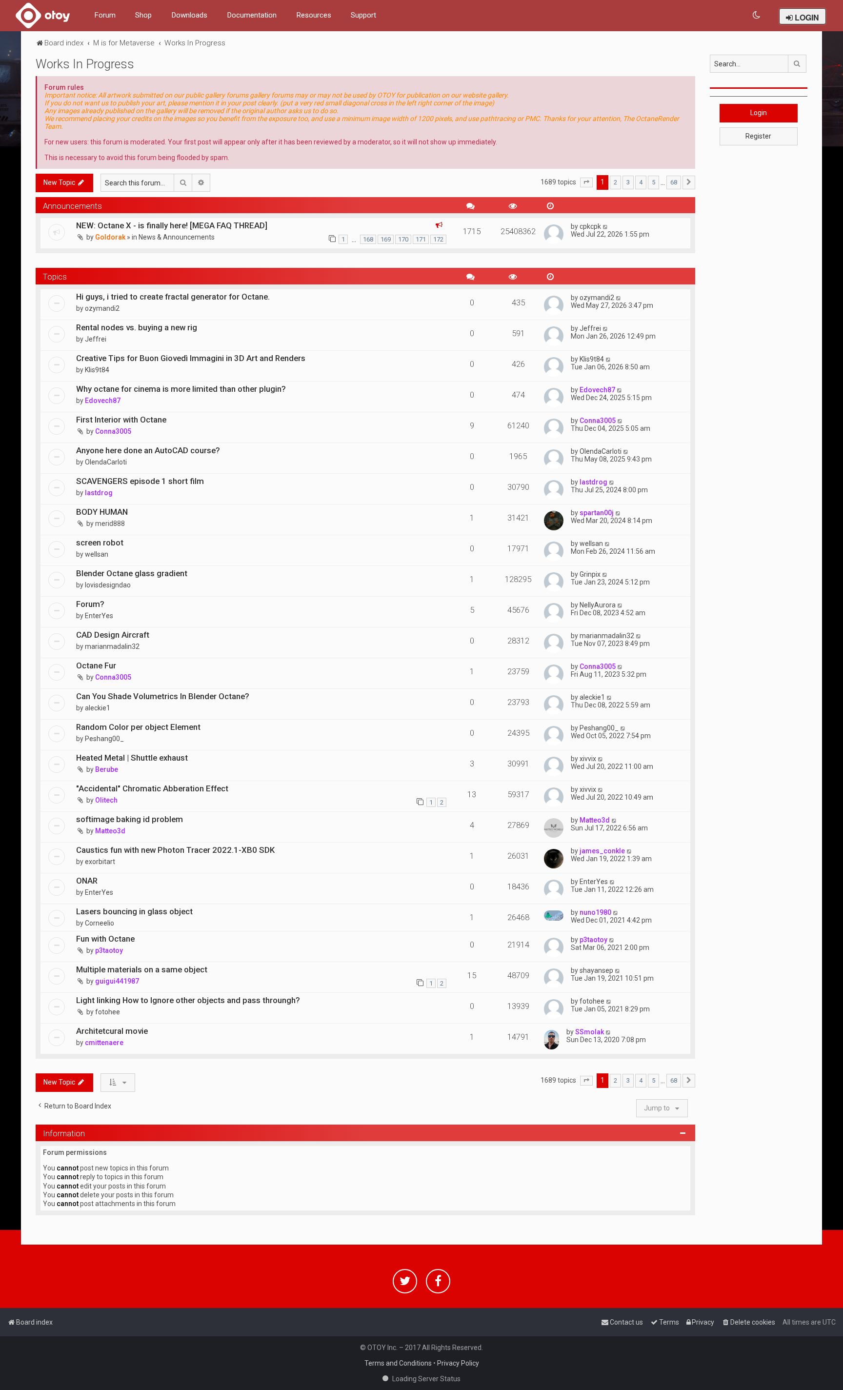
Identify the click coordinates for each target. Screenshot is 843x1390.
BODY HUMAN (102, 512)
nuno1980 (595, 912)
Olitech (106, 800)
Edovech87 (102, 400)
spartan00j (597, 513)
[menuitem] (757, 15)
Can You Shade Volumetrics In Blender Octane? (162, 696)
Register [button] (758, 136)
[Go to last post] (605, 226)
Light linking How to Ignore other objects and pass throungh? (188, 1000)
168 (368, 239)
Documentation (252, 15)
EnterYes (99, 616)
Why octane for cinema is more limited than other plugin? (181, 389)
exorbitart (100, 862)
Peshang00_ (104, 739)
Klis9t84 (97, 370)
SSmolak (589, 1032)
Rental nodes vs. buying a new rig (136, 327)
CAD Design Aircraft (112, 635)
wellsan (96, 554)
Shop (143, 15)
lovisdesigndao (108, 585)
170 (403, 239)
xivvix (588, 759)
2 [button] (615, 182)
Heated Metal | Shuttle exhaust (132, 758)
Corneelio (99, 923)
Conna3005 (113, 431)
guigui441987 (117, 981)
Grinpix (590, 574)
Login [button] (758, 113)
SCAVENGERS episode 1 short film (140, 481)
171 (421, 239)
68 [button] (673, 182)
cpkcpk (590, 226)
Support (363, 15)
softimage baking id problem (129, 819)
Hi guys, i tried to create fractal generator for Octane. (173, 297)
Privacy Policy (458, 1363)
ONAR (87, 881)
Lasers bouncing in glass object (134, 911)
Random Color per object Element (138, 727)
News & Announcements (177, 237)
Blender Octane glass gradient (131, 573)
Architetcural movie (112, 1031)
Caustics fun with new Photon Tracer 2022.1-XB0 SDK (175, 850)
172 (438, 239)
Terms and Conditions (398, 1363)
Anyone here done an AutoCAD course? (148, 450)
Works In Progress (85, 64)
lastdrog (99, 493)
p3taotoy (109, 950)
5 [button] (653, 182)
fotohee (107, 1012)
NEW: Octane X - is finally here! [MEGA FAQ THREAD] (171, 225)
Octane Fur (96, 665)
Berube (106, 769)
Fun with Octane (105, 939)
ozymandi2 (102, 308)
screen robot (99, 542)
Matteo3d (110, 831)
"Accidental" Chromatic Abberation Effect (152, 788)
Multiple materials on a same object (141, 969)
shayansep (596, 970)
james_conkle (602, 851)
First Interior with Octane (121, 419)
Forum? (90, 604)
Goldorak (110, 237)
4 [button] (640, 182)
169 (386, 239)
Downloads (189, 15)
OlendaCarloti (106, 462)
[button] (586, 182)
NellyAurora (598, 605)
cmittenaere (104, 1043)
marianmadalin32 (112, 646)
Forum (105, 15)
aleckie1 (97, 708)
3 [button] (628, 182)
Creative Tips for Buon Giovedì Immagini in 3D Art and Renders (190, 358)
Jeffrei (95, 339)
